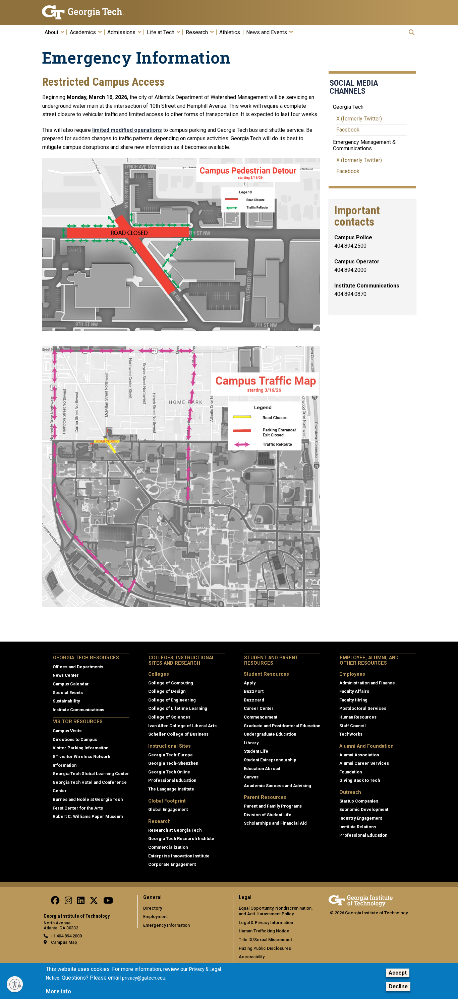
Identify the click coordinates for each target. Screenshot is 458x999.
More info (58, 991)
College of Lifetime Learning (177, 708)
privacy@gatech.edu (143, 978)
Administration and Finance (367, 682)
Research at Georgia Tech (175, 830)
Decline (398, 987)
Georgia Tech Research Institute (181, 838)
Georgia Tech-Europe (170, 754)
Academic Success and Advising (277, 785)
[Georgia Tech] (85, 12)
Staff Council (352, 725)
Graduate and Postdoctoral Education (282, 725)
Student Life (256, 751)
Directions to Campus (75, 739)
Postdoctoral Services (362, 708)
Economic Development (363, 809)
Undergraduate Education (270, 734)
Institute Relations (357, 826)
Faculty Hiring (353, 699)
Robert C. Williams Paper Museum (88, 816)
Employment (155, 916)
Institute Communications (78, 709)
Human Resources (358, 717)
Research (197, 32)
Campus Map (64, 942)
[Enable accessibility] (15, 984)
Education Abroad (262, 768)
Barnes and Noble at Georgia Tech (88, 799)
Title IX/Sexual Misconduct (265, 939)
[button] (411, 32)
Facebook (347, 130)
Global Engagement (168, 809)
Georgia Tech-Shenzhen (173, 763)
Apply (249, 682)
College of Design (166, 691)
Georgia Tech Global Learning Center (91, 773)
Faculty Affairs (354, 691)
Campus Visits (67, 730)
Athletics (229, 32)
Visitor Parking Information (80, 747)
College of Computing (170, 682)
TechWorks (350, 734)
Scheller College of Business (178, 734)
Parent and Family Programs (273, 806)
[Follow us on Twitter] (94, 902)
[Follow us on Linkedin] (80, 902)
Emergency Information (166, 925)
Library (251, 742)
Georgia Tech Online (169, 771)
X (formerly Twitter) (359, 118)
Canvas (251, 776)
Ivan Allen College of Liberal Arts (182, 725)
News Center (66, 675)
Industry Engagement (360, 818)
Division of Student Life (267, 814)
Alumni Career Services (364, 763)
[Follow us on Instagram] (68, 902)
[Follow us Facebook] (55, 902)
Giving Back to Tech (359, 780)
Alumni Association (359, 754)
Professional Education (172, 780)
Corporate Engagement (172, 864)
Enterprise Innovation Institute (179, 855)
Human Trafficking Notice (264, 930)
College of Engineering (172, 699)
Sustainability (66, 700)
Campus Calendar (71, 683)
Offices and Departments (78, 666)
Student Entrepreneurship (270, 759)
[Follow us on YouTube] (108, 902)
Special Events (68, 692)
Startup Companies (358, 801)
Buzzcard (254, 699)
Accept (398, 973)
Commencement (260, 717)
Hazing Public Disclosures (265, 948)
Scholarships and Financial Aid (275, 823)
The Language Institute (171, 789)
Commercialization (168, 847)
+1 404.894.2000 (66, 935)
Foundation (350, 771)
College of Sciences (169, 717)
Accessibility (252, 956)
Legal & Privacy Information (266, 922)
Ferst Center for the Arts (78, 808)
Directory (152, 908)
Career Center (259, 708)
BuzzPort (254, 691)
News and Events (266, 32)
